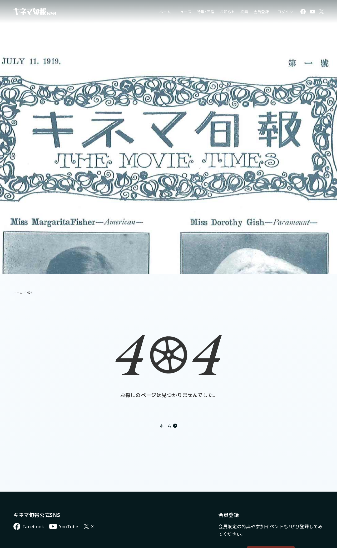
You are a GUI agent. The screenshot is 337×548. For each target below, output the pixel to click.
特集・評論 (206, 11)
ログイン (285, 11)
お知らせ (227, 11)
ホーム (165, 11)
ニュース (184, 11)
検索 (244, 11)
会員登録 (261, 11)
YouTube (68, 526)
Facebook (33, 526)
